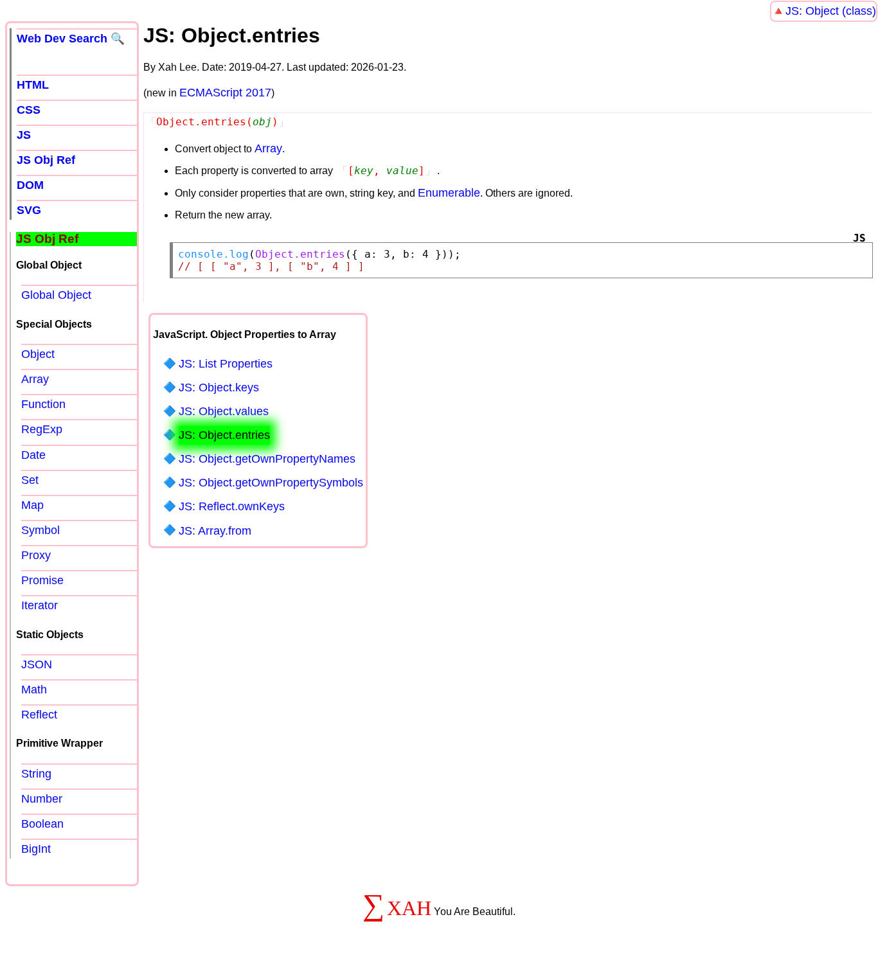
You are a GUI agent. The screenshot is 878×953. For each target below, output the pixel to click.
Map (32, 505)
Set (30, 480)
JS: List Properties (226, 363)
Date (33, 455)
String (36, 773)
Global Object (56, 295)
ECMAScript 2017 (225, 92)
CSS (28, 109)
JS (24, 135)
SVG (29, 210)
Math (34, 689)
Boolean (42, 823)
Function (43, 404)
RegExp (41, 429)
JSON (36, 664)
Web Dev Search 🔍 (71, 38)
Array (268, 148)
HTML (33, 84)
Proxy (36, 555)
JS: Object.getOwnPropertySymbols (271, 482)
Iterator (39, 605)
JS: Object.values (224, 411)
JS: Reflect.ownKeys (232, 506)
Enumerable (449, 192)
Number (41, 798)
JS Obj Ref (46, 160)
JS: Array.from (215, 530)
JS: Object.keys (219, 387)
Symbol (40, 530)
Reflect (39, 714)
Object (38, 354)
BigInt (36, 848)
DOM (30, 185)
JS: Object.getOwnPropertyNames (267, 458)
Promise (42, 580)
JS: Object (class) (830, 10)
